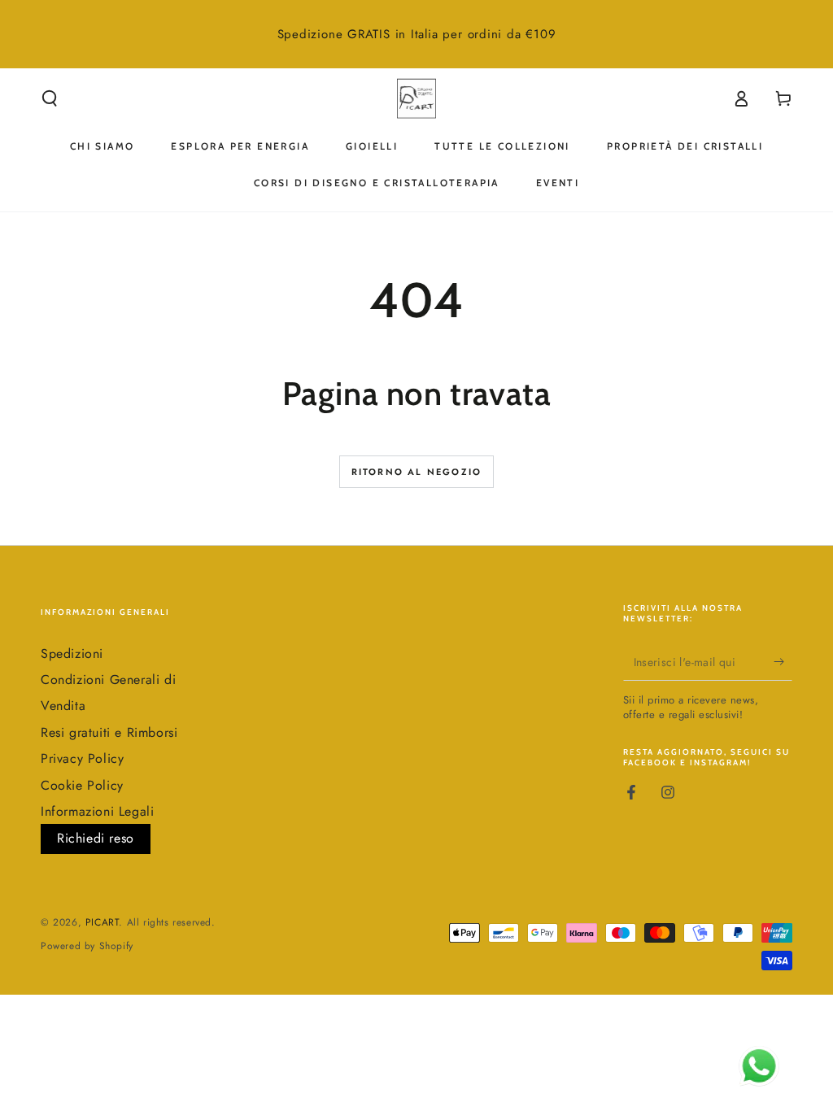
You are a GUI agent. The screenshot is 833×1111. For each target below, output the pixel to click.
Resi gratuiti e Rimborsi (109, 732)
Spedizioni (72, 653)
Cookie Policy (82, 785)
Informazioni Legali (97, 811)
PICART (102, 922)
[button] (49, 98)
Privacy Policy (82, 758)
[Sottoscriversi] (783, 662)
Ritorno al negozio (416, 471)
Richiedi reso (95, 838)
